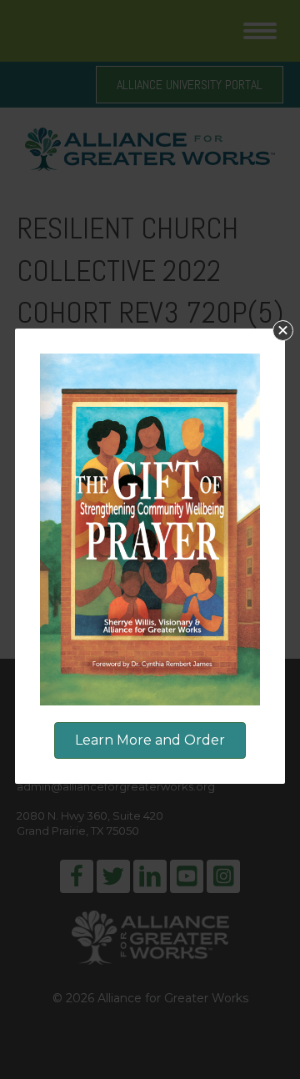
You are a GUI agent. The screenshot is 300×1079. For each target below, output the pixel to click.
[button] (282, 330)
